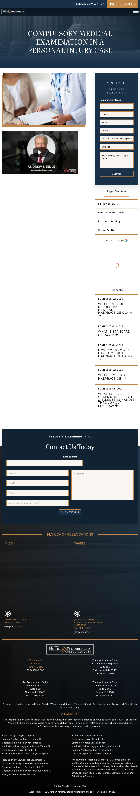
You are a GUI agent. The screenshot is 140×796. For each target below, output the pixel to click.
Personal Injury (108, 203)
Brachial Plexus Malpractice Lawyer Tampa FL (25, 753)
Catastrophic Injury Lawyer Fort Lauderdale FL (26, 763)
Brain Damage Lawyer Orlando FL (19, 750)
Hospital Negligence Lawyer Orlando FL (92, 750)
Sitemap (100, 791)
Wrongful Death (108, 230)
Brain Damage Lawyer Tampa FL (18, 735)
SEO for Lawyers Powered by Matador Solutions (69, 791)
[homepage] (13, 11)
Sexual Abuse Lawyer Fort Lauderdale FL (23, 767)
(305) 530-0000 (123, 4)
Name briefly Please (110, 100)
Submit (117, 173)
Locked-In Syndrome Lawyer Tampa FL (92, 753)
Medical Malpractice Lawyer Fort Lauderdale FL (26, 770)
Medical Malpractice (112, 212)
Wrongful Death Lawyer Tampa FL (19, 774)
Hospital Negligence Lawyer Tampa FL (22, 739)
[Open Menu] (136, 12)
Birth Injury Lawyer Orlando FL (87, 735)
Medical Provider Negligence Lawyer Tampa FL (26, 746)
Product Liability (109, 221)
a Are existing (70, 456)
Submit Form (70, 512)
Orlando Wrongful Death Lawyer (88, 742)
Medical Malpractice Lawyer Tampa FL (22, 742)
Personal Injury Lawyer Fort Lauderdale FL (23, 759)
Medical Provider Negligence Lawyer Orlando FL (97, 746)
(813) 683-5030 (82, 632)
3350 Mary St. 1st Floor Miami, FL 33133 (35, 663)
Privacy (111, 791)
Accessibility (35, 791)
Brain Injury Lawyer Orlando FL (87, 739)
